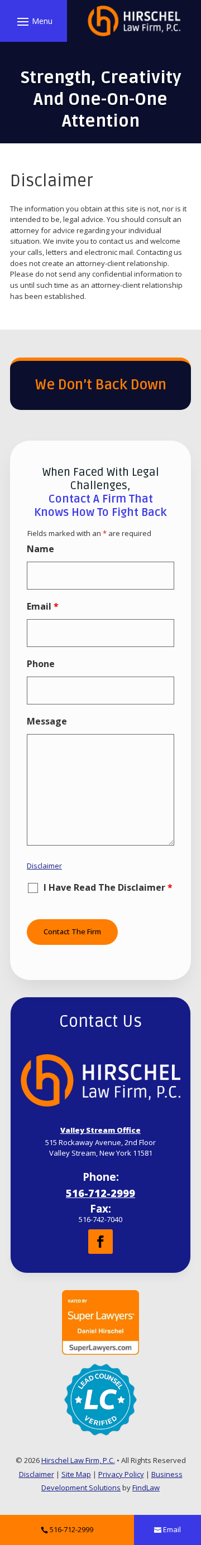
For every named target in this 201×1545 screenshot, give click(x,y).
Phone (41, 664)
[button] (33, 21)
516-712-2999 (100, 1193)
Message (47, 721)
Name (40, 549)
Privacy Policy (121, 1474)
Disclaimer (44, 866)
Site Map (76, 1474)
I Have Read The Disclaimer (108, 888)
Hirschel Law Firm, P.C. (78, 1460)
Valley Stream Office (100, 1130)
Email (43, 606)
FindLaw (146, 1488)
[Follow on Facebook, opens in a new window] (100, 1241)
